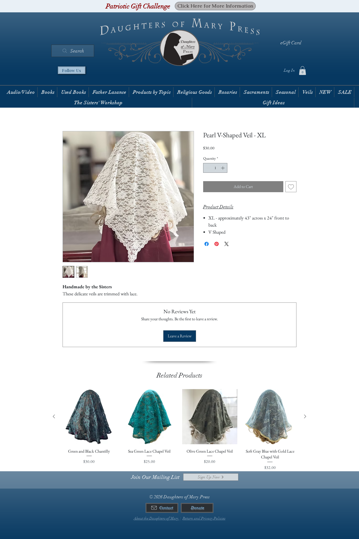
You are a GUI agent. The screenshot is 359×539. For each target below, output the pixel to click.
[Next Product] (305, 416)
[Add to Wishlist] (290, 186)
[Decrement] (207, 167)
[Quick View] (89, 416)
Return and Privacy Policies (204, 518)
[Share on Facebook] (206, 244)
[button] (302, 70)
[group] (179, 430)
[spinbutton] (215, 167)
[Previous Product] (54, 416)
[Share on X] (226, 244)
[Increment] (223, 167)
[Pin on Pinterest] (216, 244)
